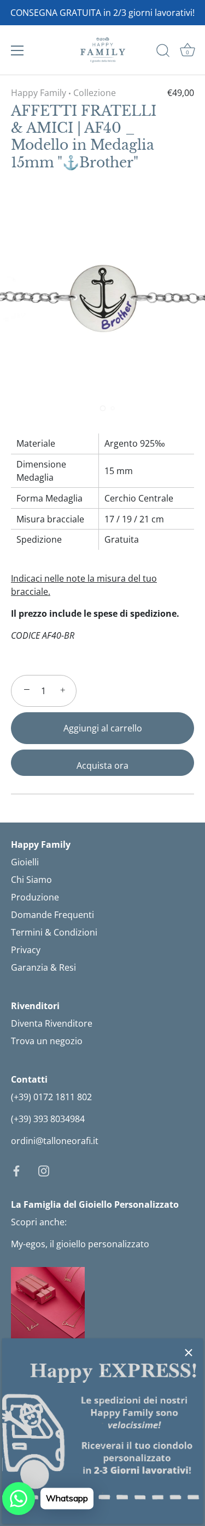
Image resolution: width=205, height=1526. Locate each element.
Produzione (35, 897)
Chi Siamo (31, 880)
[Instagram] (43, 1170)
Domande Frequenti (52, 915)
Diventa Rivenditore (51, 1023)
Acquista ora (102, 765)
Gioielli (25, 862)
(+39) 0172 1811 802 (51, 1097)
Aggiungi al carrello (102, 728)
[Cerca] (163, 52)
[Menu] (17, 50)
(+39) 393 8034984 (48, 1119)
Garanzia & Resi (43, 967)
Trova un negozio (47, 1041)
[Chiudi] (189, 1353)
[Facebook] (16, 1170)
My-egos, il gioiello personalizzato (80, 1244)
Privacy (25, 950)
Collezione (94, 93)
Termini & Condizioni (54, 932)
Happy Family (38, 93)
